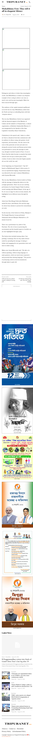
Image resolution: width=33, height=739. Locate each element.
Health (12, 682)
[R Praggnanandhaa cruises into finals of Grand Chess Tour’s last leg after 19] (17, 645)
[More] (29, 21)
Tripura (3, 6)
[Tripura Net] (3, 15)
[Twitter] (13, 270)
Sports (3, 656)
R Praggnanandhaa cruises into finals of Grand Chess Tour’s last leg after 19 (16, 660)
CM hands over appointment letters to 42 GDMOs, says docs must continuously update (21, 675)
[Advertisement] (16, 303)
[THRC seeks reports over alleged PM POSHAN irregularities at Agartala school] (6, 697)
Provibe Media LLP (6, 736)
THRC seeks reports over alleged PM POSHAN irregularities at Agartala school (21, 696)
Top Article (13, 671)
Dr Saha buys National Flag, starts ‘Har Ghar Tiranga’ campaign (25, 280)
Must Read (13, 693)
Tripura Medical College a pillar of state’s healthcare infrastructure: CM (21, 685)
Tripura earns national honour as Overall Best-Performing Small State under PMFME (21, 707)
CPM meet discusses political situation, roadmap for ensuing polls (8, 280)
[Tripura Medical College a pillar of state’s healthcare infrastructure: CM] (6, 686)
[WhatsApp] (18, 270)
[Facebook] (9, 270)
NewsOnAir (8, 656)
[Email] (22, 270)
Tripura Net (8, 14)
